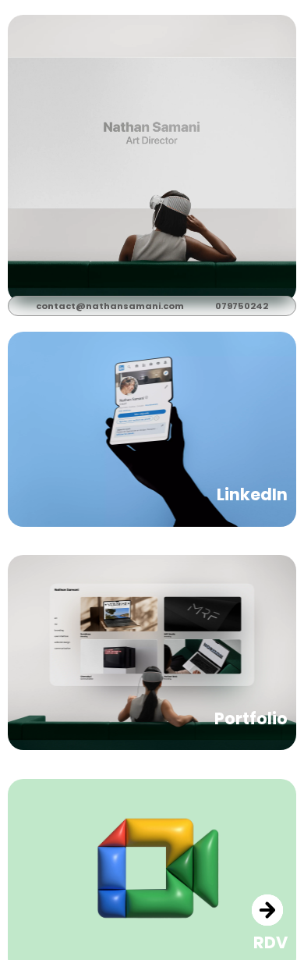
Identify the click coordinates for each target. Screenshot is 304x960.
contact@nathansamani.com (110, 306)
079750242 (241, 306)
